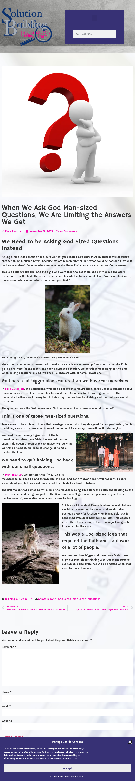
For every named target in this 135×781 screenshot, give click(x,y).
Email (6, 706)
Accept (67, 768)
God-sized (64, 599)
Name (7, 692)
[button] (129, 742)
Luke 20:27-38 (14, 389)
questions (94, 599)
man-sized (79, 599)
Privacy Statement (74, 776)
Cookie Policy (56, 776)
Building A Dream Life (18, 599)
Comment (9, 647)
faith (53, 599)
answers (43, 599)
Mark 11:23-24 (13, 475)
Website (7, 720)
